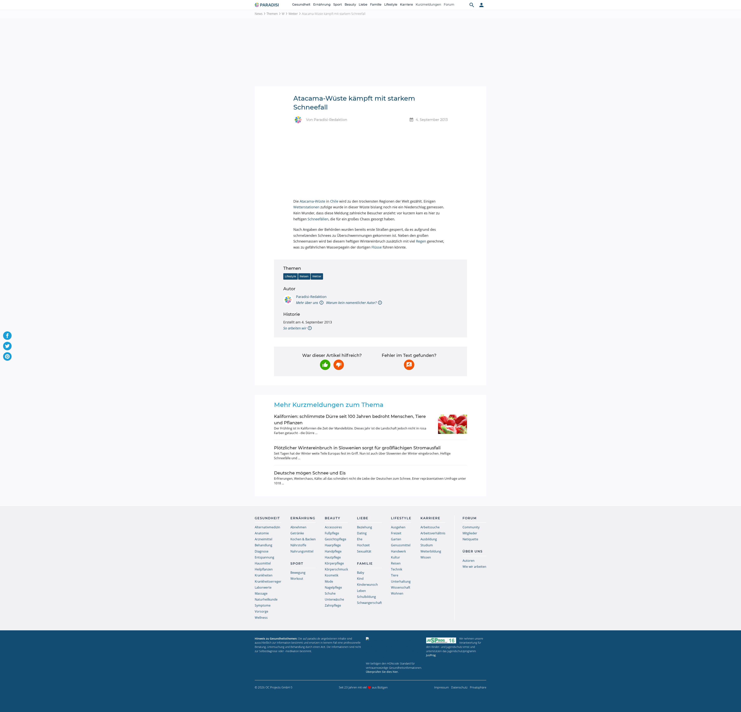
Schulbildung (366, 597)
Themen (272, 14)
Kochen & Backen (303, 539)
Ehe (359, 539)
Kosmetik (331, 575)
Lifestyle (390, 4)
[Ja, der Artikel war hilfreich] (325, 365)
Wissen (425, 557)
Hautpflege (333, 557)
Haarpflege (333, 545)
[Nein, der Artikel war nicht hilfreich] (338, 365)
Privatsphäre (478, 687)
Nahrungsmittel (301, 551)
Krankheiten (263, 575)
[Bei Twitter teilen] (7, 346)
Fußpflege (332, 533)
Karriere (406, 4)
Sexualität (364, 551)
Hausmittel (263, 563)
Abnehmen (298, 527)
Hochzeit (363, 545)
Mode (329, 581)
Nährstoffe (298, 545)
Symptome (263, 605)
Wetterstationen (306, 207)
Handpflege (333, 551)
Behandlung (263, 545)
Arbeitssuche (430, 527)
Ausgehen (398, 527)
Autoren (469, 560)
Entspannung (264, 557)
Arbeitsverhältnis (432, 533)
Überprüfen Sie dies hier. (382, 672)
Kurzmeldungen (428, 4)
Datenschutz (459, 687)
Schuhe (330, 593)
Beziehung (364, 527)
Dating (362, 533)
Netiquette (470, 539)
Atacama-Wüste (312, 201)
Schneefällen (318, 219)
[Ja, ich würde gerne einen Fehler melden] (409, 365)
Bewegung (297, 572)
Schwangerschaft (369, 603)
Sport (337, 4)
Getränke (297, 533)
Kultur (395, 557)
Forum (449, 4)
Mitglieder (470, 533)
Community (471, 527)
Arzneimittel (263, 539)
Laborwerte (263, 587)
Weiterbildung (430, 551)
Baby (360, 572)
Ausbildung (428, 539)
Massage (261, 593)
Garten (396, 539)
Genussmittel (400, 545)
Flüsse (376, 247)
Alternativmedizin (267, 527)
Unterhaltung (401, 581)
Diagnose (261, 551)
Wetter (293, 14)
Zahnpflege (333, 605)
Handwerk (398, 551)
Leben (361, 591)
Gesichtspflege (335, 539)
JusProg (431, 655)
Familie (375, 4)
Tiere (394, 575)
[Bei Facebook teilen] (7, 335)
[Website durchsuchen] (472, 5)
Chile (334, 201)
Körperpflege (334, 563)
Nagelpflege (333, 587)
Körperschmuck (336, 569)
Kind (360, 578)
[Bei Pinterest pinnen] (7, 356)
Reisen (304, 276)
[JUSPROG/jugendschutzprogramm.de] (441, 640)
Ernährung (322, 4)
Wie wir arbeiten (474, 566)
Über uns (473, 551)
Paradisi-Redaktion (311, 296)
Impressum (441, 687)
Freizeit (396, 533)
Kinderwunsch (367, 584)
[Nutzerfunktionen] (481, 5)
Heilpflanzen (264, 569)
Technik (396, 569)
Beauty (350, 4)
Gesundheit (301, 4)
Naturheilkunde (266, 599)
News (258, 14)
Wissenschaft (400, 587)
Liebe (363, 4)
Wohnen (397, 593)
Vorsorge (261, 611)
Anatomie (262, 533)
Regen (421, 241)
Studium (426, 545)
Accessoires (333, 527)
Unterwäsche (334, 599)
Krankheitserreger (268, 581)
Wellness (261, 617)
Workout (296, 578)
